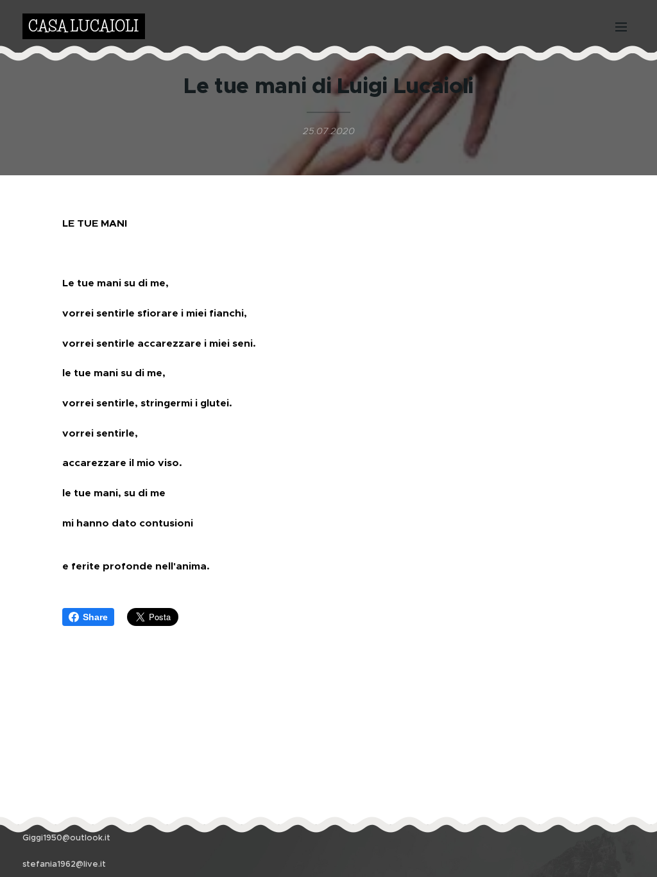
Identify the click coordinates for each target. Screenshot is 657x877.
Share (95, 617)
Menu (625, 26)
